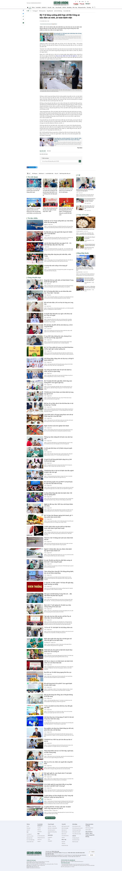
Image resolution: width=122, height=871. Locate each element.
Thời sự (33, 7)
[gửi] (80, 161)
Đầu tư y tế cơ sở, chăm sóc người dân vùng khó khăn (58, 762)
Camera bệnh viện (66, 10)
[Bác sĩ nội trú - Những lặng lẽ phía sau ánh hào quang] (80, 288)
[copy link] (23, 16)
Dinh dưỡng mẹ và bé (76, 826)
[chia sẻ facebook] (23, 10)
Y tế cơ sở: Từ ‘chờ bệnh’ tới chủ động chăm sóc (58, 627)
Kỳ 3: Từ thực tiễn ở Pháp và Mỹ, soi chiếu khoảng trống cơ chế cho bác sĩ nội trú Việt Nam (84, 269)
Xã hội (28, 826)
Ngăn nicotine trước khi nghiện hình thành (56, 426)
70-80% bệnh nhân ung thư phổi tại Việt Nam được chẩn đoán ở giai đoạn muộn (57, 527)
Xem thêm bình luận (44, 154)
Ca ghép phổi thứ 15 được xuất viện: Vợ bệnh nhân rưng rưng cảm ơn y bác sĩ (57, 807)
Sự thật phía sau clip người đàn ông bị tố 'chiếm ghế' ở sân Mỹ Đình (58, 232)
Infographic (50, 841)
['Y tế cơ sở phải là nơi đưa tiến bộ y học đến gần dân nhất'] (35, 710)
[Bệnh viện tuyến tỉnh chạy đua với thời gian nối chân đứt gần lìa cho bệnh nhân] (35, 643)
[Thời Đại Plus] (87, 4)
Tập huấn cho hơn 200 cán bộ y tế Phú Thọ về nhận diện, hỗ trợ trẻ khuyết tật (57, 617)
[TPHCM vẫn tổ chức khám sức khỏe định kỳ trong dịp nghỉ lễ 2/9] (35, 396)
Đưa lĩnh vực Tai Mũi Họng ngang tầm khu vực (57, 672)
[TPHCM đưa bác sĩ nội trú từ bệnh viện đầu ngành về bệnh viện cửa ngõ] (35, 475)
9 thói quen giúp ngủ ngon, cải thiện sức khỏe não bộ (90, 245)
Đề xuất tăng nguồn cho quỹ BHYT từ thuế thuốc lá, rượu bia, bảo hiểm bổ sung (58, 482)
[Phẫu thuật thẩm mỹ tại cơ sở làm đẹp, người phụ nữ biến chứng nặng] (35, 755)
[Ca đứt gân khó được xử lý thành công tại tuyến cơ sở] (35, 452)
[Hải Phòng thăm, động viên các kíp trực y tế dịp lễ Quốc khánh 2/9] (35, 363)
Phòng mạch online (82, 7)
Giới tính (64, 7)
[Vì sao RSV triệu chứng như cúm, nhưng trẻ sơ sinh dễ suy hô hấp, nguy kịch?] (35, 340)
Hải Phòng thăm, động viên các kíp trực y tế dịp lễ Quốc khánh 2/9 (59, 359)
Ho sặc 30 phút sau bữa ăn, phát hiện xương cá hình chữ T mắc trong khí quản (58, 561)
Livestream (39, 831)
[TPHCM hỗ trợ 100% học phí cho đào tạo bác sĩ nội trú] (35, 744)
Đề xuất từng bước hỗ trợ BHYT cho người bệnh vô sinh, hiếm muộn (58, 684)
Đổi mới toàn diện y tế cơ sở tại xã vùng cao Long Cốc (58, 303)
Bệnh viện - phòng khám (52, 828)
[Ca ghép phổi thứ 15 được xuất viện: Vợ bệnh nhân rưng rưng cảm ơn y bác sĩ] (35, 811)
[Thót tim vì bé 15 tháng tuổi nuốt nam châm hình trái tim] (35, 542)
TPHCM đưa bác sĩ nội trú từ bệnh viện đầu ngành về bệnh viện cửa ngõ (59, 471)
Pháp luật (28, 828)
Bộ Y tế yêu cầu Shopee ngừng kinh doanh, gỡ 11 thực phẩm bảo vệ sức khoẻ (58, 516)
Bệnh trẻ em (64, 833)
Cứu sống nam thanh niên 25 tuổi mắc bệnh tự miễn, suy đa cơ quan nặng (57, 370)
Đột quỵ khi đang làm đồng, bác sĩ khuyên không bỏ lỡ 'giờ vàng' (58, 695)
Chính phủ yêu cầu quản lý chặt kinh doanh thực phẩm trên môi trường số (58, 650)
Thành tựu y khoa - (48, 810)
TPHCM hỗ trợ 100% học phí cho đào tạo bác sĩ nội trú (58, 740)
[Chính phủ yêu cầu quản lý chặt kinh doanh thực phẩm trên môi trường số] (35, 654)
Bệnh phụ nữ (64, 830)
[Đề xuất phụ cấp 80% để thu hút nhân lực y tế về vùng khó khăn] (35, 329)
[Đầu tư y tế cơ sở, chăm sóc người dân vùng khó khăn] (35, 766)
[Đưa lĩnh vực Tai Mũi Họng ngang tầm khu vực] (35, 676)
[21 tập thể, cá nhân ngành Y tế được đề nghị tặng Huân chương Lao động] (35, 587)
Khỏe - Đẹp (75, 7)
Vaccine (38, 841)
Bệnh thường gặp (65, 828)
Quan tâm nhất (43, 151)
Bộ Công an (34, 173)
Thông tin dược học (41, 837)
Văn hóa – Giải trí (89, 833)
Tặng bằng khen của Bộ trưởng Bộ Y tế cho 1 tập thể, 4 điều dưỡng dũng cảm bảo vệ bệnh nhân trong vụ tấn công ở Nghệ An (67, 140)
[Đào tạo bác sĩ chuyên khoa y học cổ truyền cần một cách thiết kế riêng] (80, 279)
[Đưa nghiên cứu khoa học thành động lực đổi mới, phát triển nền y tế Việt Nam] (35, 732)
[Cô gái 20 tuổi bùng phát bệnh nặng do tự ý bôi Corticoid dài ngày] (35, 463)
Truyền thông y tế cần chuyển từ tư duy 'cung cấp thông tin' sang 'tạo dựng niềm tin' (58, 796)
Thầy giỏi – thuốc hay (52, 826)
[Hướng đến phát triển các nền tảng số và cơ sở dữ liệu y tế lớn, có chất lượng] (66, 183)
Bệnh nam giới (64, 831)
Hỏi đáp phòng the (75, 837)
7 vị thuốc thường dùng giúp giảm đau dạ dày (85, 229)
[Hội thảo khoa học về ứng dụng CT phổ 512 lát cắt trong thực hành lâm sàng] (35, 721)
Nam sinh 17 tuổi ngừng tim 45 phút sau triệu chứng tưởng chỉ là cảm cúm (57, 605)
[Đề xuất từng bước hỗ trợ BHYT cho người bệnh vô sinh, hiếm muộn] (35, 688)
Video (49, 839)
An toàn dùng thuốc (41, 835)
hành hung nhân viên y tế (65, 173)
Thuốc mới (39, 839)
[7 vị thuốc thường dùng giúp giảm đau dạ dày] (85, 222)
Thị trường (89, 7)
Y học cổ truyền (58, 7)
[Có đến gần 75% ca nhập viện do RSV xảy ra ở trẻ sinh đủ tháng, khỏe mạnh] (34, 183)
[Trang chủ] (28, 7)
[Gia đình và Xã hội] (75, 4)
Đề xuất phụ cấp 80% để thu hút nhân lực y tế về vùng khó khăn (58, 325)
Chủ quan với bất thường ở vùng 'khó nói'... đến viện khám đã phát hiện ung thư (58, 594)
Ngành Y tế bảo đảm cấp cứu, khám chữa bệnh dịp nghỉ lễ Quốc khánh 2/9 (58, 549)
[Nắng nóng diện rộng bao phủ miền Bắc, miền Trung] (35, 258)
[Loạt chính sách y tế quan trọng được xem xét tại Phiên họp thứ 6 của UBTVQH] (35, 419)
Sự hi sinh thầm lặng (58, 10)
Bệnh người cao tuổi (65, 826)
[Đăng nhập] (88, 1)
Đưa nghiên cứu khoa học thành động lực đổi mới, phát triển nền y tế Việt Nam (59, 729)
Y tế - (45, 283)
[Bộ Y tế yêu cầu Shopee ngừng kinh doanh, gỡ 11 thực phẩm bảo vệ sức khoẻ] (35, 520)
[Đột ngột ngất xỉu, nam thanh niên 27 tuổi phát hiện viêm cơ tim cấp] (35, 777)
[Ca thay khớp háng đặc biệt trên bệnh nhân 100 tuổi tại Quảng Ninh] (35, 497)
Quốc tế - (46, 224)
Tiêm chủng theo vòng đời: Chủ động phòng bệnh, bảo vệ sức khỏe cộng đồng (59, 572)
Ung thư (63, 837)
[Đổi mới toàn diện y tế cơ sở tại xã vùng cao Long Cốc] (35, 307)
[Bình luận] (23, 23)
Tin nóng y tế (34, 10)
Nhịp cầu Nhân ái (89, 831)
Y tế (30, 7)
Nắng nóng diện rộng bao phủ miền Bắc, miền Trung (57, 255)
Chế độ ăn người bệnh (76, 830)
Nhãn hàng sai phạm (89, 827)
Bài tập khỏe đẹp (65, 845)
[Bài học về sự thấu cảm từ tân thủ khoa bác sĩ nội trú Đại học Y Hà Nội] (35, 407)
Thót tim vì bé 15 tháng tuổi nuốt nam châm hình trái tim (58, 538)
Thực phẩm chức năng (76, 833)
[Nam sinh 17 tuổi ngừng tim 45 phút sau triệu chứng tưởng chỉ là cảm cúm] (35, 609)
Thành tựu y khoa (42, 10)
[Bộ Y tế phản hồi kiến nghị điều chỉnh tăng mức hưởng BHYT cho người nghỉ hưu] (35, 385)
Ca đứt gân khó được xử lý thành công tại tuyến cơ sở (58, 449)
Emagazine (50, 837)
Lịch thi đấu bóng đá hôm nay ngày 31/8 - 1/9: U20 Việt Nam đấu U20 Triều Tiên (57, 244)
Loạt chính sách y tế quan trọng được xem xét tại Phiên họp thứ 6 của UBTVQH (58, 415)
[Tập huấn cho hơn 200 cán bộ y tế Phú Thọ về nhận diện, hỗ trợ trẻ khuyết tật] (35, 620)
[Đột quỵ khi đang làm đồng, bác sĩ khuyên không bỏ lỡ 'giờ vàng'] (35, 699)
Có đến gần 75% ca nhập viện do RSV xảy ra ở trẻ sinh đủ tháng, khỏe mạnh (33, 190)
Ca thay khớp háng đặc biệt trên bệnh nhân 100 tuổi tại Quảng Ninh (58, 493)
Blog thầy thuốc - (79, 272)
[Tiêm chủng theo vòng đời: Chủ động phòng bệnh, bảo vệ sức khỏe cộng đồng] (35, 576)
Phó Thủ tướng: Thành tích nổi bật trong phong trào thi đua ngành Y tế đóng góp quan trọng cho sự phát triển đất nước (66, 211)
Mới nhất (49, 151)
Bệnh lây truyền (75, 841)
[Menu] (92, 7)
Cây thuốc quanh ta (51, 830)
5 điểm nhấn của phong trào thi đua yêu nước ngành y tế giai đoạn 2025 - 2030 (50, 210)
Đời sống (87, 836)
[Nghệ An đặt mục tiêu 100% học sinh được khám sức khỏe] (35, 508)
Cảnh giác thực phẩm (76, 831)
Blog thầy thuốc (50, 10)
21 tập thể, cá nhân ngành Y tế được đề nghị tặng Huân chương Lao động (58, 583)
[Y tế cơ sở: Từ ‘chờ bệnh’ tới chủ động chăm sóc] (35, 632)
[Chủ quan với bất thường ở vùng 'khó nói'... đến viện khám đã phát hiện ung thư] (35, 598)
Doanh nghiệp (88, 829)
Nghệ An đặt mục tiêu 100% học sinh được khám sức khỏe (58, 505)
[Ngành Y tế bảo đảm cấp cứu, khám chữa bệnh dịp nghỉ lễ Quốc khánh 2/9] (35, 553)
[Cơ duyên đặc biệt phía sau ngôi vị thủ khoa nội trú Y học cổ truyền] (35, 318)
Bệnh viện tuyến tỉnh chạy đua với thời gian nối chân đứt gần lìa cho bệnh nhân (58, 639)
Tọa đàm (39, 827)
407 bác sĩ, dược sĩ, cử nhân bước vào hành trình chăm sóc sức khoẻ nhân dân (58, 662)
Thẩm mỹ (63, 843)
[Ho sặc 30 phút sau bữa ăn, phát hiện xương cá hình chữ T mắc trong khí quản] (35, 564)
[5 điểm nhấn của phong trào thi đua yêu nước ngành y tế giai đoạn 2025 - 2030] (50, 202)
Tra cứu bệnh (38, 7)
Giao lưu (39, 829)
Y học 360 (49, 7)
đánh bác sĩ (41, 173)
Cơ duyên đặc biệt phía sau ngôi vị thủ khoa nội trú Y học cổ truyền (58, 314)
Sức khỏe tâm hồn (65, 835)
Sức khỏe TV (44, 7)
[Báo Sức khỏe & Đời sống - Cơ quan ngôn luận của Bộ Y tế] (61, 3)
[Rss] (93, 852)
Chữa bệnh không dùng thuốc (52, 832)
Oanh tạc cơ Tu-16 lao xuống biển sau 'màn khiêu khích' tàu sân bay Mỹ (58, 221)
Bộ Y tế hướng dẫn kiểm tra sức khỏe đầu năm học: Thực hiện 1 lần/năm (57, 292)
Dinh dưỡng (69, 7)
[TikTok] (75, 1)
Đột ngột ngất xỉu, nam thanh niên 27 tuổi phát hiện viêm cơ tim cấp (58, 774)
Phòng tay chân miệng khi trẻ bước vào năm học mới (58, 437)
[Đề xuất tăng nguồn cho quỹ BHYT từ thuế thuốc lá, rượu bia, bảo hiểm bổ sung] (35, 486)
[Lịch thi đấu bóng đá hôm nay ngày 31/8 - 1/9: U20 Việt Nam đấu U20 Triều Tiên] (35, 247)
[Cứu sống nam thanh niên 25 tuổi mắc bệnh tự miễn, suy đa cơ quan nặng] (35, 374)
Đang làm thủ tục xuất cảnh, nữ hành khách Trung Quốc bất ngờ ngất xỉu (58, 281)
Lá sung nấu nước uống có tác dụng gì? (55, 265)
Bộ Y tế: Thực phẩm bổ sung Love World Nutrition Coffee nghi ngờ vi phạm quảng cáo (58, 348)
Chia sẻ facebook (32, 167)
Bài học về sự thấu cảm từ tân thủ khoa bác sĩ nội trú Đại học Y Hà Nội (58, 404)
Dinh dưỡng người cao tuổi (77, 828)
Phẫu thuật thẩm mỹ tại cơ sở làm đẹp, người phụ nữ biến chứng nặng (58, 751)
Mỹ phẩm (63, 841)
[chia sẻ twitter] (23, 13)
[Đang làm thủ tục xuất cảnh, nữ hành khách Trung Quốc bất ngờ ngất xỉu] (35, 284)
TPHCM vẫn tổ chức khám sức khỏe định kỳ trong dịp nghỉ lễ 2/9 (58, 393)
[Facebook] (77, 1)
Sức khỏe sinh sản (75, 839)
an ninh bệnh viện (49, 173)
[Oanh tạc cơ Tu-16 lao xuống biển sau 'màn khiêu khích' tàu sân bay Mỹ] (35, 225)
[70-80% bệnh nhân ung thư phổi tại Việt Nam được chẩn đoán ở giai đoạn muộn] (35, 531)
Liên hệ (91, 855)
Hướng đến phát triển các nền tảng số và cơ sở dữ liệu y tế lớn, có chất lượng (66, 190)
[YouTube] (79, 1)
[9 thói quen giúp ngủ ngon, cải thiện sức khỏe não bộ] (80, 246)
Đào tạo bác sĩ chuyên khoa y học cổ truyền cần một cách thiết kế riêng (89, 279)
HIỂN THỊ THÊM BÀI (50, 817)
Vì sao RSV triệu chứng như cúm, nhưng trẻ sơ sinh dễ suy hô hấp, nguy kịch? (57, 337)
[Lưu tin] (23, 19)
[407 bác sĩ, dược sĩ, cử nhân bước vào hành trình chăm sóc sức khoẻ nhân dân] (35, 665)
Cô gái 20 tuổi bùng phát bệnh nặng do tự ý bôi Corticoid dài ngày (58, 460)
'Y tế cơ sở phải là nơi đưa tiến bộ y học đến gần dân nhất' (58, 706)
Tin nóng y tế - (47, 642)
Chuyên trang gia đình (90, 835)
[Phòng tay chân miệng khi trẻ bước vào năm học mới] (35, 441)
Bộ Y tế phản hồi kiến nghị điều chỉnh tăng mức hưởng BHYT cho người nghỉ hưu (58, 381)
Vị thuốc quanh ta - (80, 231)
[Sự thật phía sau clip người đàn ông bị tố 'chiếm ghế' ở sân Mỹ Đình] (35, 236)
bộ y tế (56, 173)
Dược (53, 7)
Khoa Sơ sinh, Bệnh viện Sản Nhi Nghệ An (66, 56)
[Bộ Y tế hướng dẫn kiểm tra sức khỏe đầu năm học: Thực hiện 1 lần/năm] (35, 295)
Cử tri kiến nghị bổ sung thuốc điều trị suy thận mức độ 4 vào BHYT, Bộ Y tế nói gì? (58, 785)
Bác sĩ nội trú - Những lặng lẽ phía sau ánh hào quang (90, 287)
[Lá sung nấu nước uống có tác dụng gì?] (35, 270)
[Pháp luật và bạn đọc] (81, 4)
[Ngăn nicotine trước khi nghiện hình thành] (35, 430)
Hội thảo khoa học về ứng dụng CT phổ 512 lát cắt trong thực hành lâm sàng (59, 718)
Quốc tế (28, 830)
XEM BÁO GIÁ (72, 860)
